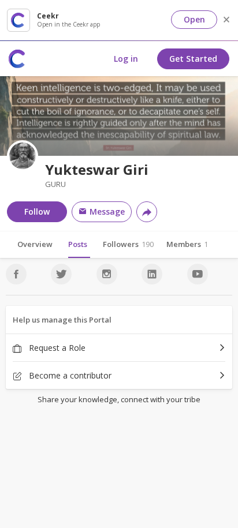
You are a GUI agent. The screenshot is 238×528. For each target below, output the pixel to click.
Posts (77, 244)
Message (106, 211)
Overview (35, 244)
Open (194, 19)
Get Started (193, 58)
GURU (55, 184)
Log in (126, 58)
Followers (128, 244)
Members (187, 244)
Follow (37, 211)
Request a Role (56, 347)
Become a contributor (69, 375)
